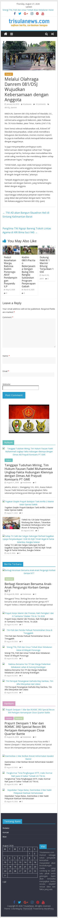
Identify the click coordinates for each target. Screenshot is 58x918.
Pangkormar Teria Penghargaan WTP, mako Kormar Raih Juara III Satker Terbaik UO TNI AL (27, 780)
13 (20, 862)
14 (25, 862)
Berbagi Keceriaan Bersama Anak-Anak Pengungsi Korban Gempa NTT (28, 587)
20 (20, 866)
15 (30, 862)
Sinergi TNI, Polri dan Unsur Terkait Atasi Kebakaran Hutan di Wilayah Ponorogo (27, 654)
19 (15, 866)
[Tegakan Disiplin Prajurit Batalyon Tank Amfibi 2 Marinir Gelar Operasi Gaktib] (28, 501)
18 (10, 866)
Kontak (6, 832)
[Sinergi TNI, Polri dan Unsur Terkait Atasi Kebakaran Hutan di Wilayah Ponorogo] (28, 647)
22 (30, 866)
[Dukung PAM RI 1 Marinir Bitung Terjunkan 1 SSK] (46, 247)
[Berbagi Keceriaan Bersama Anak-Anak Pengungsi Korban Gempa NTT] (29, 570)
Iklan (5, 836)
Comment (8, 317)
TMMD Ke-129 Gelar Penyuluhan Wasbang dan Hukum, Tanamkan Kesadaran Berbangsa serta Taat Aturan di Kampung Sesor (35, 523)
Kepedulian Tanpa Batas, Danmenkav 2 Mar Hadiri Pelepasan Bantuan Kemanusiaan (27, 797)
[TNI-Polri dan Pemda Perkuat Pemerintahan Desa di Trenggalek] (28, 630)
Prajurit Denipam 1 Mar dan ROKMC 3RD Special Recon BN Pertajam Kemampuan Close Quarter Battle (25, 728)
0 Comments (40, 104)
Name (6, 355)
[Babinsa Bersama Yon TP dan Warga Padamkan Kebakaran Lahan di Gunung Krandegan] (28, 664)
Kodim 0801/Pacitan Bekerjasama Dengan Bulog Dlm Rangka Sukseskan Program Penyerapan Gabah (28, 272)
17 (5, 866)
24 (5, 871)
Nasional (9, 579)
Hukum (8, 460)
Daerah (9, 74)
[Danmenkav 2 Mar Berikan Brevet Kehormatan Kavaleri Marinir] (28, 756)
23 (35, 866)
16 (35, 862)
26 (15, 871)
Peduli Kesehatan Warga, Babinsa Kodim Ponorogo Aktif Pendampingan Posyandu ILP (10, 272)
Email (6, 371)
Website (6, 384)
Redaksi (6, 828)
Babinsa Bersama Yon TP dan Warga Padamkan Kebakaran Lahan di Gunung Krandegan (26, 671)
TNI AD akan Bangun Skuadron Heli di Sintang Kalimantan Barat (26, 214)
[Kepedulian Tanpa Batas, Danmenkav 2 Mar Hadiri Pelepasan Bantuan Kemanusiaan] (28, 790)
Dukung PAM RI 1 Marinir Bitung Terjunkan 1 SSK (47, 264)
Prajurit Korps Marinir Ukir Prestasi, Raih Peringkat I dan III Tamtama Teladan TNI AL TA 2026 (29, 620)
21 (25, 866)
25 (10, 871)
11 (10, 862)
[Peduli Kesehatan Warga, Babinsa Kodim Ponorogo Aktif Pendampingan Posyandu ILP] (11, 247)
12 (15, 862)
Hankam (9, 718)
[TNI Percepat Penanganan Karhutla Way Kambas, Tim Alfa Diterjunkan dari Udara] (28, 681)
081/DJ (7, 107)
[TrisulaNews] (6, 34)
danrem (14, 107)
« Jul (4, 881)
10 (5, 862)
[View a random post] (52, 34)
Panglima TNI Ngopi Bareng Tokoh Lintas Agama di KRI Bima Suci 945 (27, 230)
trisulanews (27, 104)
